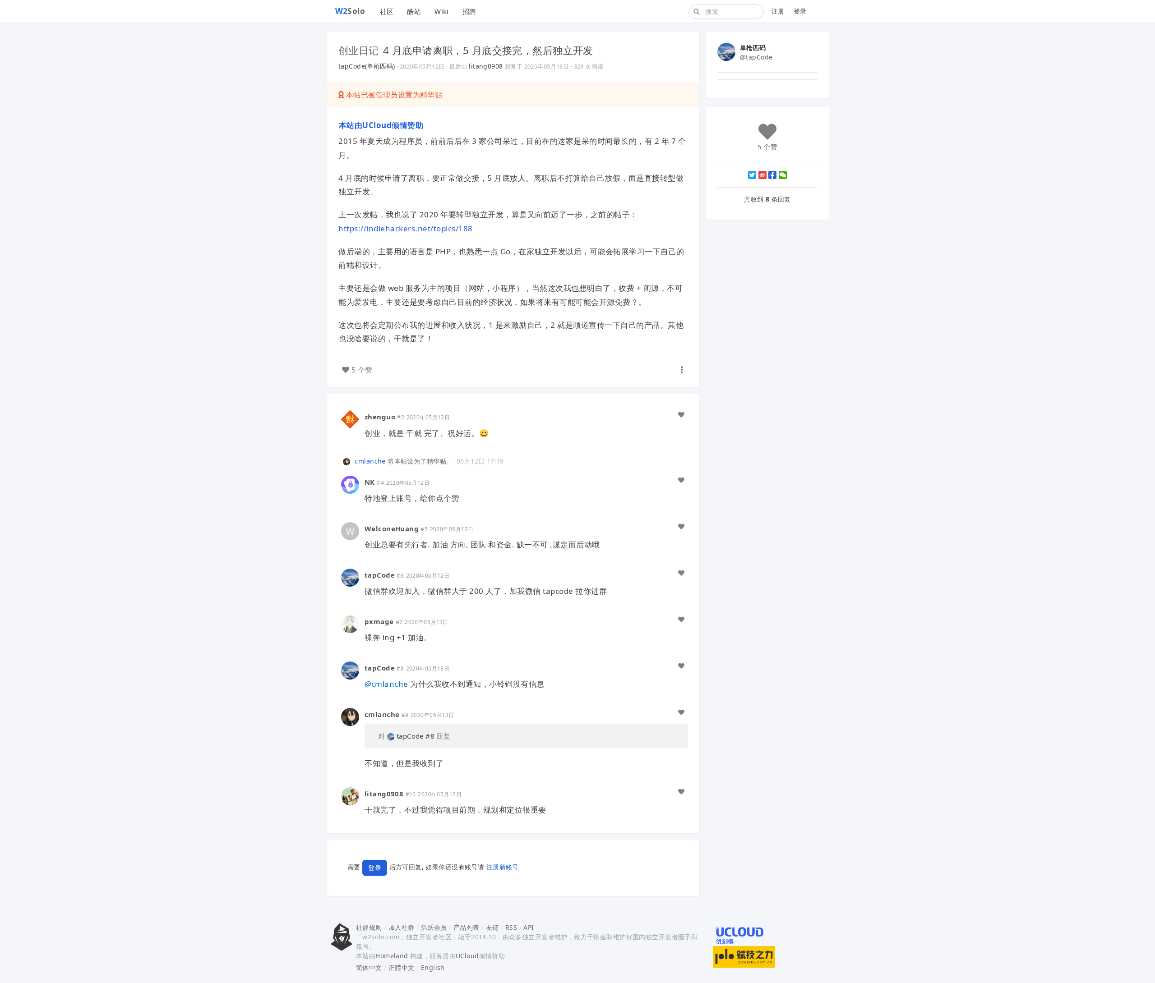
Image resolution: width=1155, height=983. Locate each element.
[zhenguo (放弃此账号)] (350, 418)
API (528, 927)
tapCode (380, 574)
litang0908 (486, 66)
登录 (800, 11)
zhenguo (380, 416)
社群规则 (369, 927)
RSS (511, 927)
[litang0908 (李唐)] (350, 795)
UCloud (467, 955)
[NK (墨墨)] (350, 483)
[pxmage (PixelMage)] (350, 623)
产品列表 (466, 927)
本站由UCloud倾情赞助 (380, 125)
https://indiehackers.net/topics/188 (405, 228)
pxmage (379, 621)
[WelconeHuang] (350, 530)
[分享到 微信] (783, 175)
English (433, 967)
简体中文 (369, 967)
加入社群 (401, 927)
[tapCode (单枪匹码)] (350, 577)
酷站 (414, 11)
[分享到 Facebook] (772, 175)
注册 (778, 11)
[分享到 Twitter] (752, 175)
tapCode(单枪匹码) (366, 66)
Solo (350, 10)
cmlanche (370, 461)
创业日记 (358, 50)
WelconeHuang (392, 528)
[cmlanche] (348, 461)
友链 (492, 927)
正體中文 (401, 967)
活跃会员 (434, 927)
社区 (387, 11)
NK (370, 482)
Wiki (441, 11)
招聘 (469, 11)
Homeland (391, 955)
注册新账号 (502, 867)
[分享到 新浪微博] (762, 175)
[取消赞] (681, 414)
